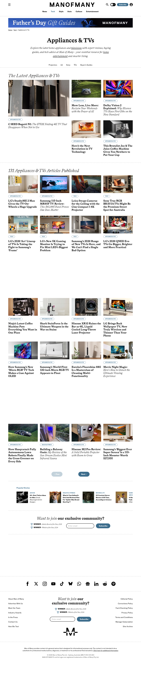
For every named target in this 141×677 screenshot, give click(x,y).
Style (61, 11)
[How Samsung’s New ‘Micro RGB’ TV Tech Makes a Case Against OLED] (23, 350)
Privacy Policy (127, 613)
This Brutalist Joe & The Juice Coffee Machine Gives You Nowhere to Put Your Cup (117, 150)
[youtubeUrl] (53, 584)
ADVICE (32, 493)
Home (10, 30)
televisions (76, 47)
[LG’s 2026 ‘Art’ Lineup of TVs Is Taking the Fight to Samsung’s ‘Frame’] (23, 224)
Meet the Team (14, 608)
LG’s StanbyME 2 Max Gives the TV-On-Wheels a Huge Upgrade (22, 203)
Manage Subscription (124, 622)
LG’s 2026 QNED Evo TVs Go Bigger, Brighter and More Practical (117, 244)
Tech (53, 11)
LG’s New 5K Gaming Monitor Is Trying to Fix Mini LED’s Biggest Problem (54, 246)
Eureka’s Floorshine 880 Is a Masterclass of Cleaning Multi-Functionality (86, 371)
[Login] (131, 4)
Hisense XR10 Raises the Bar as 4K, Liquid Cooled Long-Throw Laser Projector (86, 328)
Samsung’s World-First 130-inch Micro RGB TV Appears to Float (54, 370)
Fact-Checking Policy (124, 608)
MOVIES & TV (100, 493)
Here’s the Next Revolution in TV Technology (82, 148)
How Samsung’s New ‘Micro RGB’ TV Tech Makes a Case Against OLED (21, 371)
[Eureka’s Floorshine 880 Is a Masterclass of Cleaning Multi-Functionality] (86, 350)
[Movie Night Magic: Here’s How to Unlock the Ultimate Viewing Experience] (118, 350)
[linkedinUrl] (96, 584)
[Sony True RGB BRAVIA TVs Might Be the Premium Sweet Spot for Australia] (118, 184)
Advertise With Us (15, 603)
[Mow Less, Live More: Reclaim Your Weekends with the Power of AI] (86, 89)
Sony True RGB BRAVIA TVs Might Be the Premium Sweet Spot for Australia (117, 205)
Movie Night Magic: (116, 371)
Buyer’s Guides (86, 65)
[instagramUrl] (45, 584)
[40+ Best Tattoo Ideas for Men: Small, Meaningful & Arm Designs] (22, 497)
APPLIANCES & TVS (15, 119)
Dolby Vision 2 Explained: (117, 110)
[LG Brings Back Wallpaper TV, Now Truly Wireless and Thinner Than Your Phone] (118, 307)
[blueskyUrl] (70, 584)
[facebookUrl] (27, 584)
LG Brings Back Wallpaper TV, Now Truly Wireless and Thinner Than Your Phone (115, 329)
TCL (75, 65)
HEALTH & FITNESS (47, 444)
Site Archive (128, 626)
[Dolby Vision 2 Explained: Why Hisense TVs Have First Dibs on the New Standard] (118, 89)
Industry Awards (14, 613)
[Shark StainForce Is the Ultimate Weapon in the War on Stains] (55, 307)
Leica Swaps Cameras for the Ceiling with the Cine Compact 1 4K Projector (86, 205)
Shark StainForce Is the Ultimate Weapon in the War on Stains (54, 326)
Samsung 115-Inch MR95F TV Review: (54, 205)
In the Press (13, 617)
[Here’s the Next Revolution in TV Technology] (86, 129)
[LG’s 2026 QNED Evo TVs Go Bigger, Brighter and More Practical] (118, 224)
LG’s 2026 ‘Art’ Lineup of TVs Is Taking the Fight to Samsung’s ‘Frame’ (21, 246)
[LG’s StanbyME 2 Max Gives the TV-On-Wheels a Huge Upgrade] (23, 184)
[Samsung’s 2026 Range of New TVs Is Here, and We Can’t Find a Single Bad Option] (86, 224)
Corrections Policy (125, 603)
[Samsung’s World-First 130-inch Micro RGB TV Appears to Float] (55, 350)
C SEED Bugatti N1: (37, 126)
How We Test (13, 626)
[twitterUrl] (36, 584)
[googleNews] (88, 584)
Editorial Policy (127, 599)
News (44, 11)
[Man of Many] (70, 632)
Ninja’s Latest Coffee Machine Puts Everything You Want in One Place (22, 328)
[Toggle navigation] (10, 4)
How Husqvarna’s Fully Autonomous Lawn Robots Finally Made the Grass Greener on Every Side (22, 455)
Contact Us (13, 622)
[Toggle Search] (107, 4)
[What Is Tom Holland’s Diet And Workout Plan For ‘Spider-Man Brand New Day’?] (55, 497)
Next (83, 474)
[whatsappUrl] (79, 584)
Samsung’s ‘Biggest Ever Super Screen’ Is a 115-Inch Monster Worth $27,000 (117, 454)
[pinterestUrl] (113, 584)
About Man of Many (16, 599)
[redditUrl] (105, 584)
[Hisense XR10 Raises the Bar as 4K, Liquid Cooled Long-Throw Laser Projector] (86, 307)
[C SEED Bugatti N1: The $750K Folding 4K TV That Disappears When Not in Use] (38, 98)
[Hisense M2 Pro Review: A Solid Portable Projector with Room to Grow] (86, 433)
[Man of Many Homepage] (72, 4)
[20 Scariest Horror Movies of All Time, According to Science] (88, 497)
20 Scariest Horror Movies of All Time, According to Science (103, 497)
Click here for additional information (105, 651)
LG (62, 65)
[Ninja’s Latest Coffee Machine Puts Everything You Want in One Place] (23, 307)
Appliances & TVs (23, 30)
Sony (68, 65)
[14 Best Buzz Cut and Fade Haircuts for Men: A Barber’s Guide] (121, 497)
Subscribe (122, 5)
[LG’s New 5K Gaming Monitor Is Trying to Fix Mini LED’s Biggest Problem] (55, 224)
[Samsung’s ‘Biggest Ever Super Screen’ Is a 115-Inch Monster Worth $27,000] (118, 433)
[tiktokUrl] (62, 584)
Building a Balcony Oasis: (53, 454)
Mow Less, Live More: (85, 108)
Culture (79, 11)
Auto (69, 11)
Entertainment (92, 11)
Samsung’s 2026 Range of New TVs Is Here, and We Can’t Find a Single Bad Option (86, 246)
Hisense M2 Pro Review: (86, 452)
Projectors (53, 65)
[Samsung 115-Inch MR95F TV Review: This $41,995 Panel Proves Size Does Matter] (55, 184)
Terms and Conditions (124, 617)
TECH (74, 196)
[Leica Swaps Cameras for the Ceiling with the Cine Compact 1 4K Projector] (86, 184)
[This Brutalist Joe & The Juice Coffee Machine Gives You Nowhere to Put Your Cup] (118, 129)
